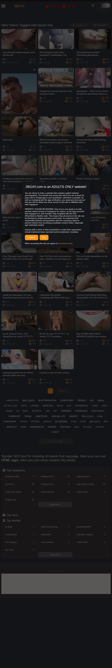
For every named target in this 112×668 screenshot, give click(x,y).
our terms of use (65, 243)
